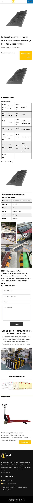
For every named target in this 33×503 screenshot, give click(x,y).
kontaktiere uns (25, 55)
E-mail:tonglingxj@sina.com (8, 52)
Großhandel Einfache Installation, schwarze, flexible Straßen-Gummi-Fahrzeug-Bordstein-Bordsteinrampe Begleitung (16, 339)
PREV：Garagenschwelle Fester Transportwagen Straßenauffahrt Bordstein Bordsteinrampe (14, 273)
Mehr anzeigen (25, 442)
